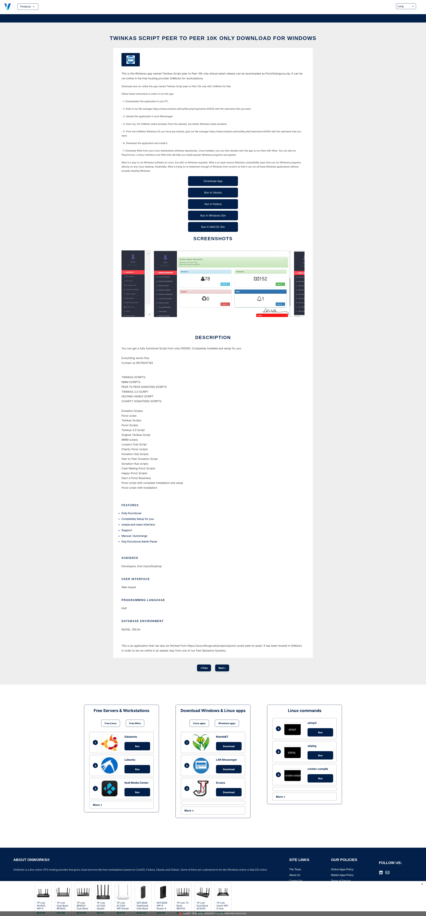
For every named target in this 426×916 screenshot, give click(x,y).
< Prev (204, 667)
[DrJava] (202, 788)
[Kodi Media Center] (110, 788)
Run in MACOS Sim (213, 226)
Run (137, 746)
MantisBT (222, 736)
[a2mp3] (293, 728)
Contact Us (295, 880)
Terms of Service (341, 880)
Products (25, 6)
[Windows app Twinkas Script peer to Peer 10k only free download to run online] (130, 59)
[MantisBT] (202, 742)
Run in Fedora (213, 204)
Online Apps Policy (342, 869)
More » (97, 804)
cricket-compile (318, 768)
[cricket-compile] (293, 774)
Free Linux (110, 723)
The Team (295, 869)
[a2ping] (293, 751)
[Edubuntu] (110, 742)
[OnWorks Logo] (7, 7)
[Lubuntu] (110, 765)
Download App (213, 181)
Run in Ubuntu (213, 192)
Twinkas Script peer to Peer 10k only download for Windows (213, 38)
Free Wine (135, 723)
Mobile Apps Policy (342, 875)
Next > (222, 667)
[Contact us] (387, 872)
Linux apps (199, 723)
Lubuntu (129, 759)
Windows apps (226, 723)
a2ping (312, 746)
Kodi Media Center (136, 782)
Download (229, 746)
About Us (294, 875)
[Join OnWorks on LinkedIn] (381, 872)
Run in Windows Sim (213, 215)
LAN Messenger (226, 759)
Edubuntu (130, 736)
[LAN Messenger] (202, 765)
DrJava (220, 782)
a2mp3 (312, 722)
